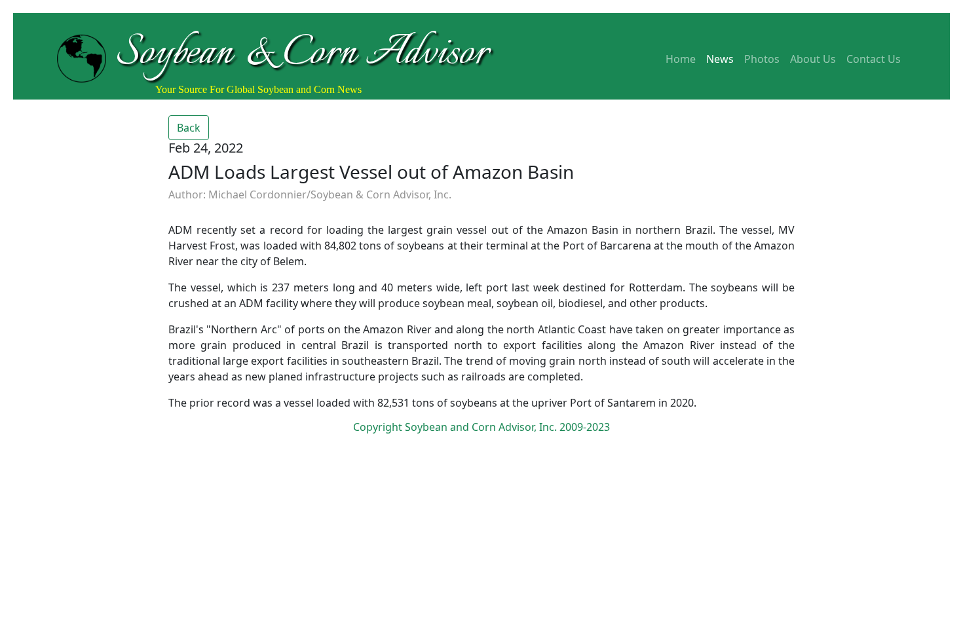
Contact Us (873, 59)
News (720, 59)
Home (681, 59)
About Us (813, 59)
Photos (762, 59)
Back (188, 127)
